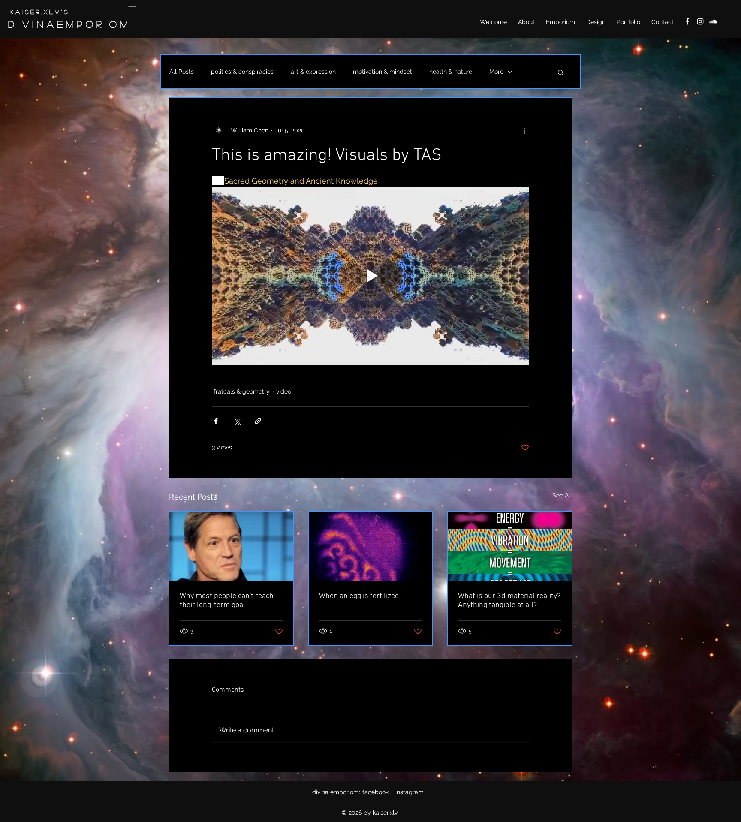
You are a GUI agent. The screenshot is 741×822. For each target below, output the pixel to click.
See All (562, 495)
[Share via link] (258, 421)
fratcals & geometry (242, 391)
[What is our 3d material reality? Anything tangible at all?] (510, 546)
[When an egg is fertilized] (371, 546)
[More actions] (524, 130)
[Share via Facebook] (216, 421)
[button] (561, 72)
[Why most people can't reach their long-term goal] (231, 546)
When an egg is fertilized (359, 596)
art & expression (313, 71)
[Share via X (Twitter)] (237, 421)
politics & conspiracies (242, 71)
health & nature (450, 71)
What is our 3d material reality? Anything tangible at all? (509, 601)
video (283, 391)
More (496, 71)
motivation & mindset (382, 71)
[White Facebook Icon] (687, 21)
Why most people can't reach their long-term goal (227, 601)
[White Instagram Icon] (700, 21)
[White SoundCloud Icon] (713, 21)
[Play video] (370, 276)
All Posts (181, 71)
